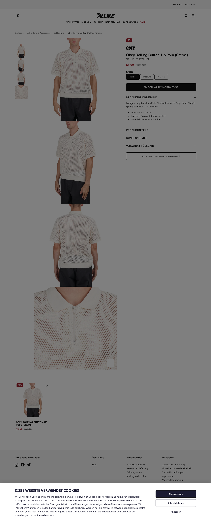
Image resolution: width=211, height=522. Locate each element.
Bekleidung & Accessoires (38, 32)
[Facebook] (23, 465)
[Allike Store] (105, 16)
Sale (142, 22)
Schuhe (98, 22)
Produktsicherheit (136, 464)
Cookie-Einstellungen (173, 472)
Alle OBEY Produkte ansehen (160, 156)
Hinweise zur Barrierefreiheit (177, 468)
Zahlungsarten (134, 472)
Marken (86, 22)
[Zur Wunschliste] (46, 385)
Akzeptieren (176, 493)
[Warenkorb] (193, 15)
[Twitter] (29, 465)
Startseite (19, 32)
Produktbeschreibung (142, 97)
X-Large (161, 76)
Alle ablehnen (176, 503)
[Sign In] (18, 15)
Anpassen (176, 511)
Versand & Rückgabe (140, 146)
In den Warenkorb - (161, 87)
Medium (147, 76)
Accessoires (130, 22)
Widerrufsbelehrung (172, 479)
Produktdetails (137, 130)
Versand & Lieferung (137, 468)
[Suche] (186, 15)
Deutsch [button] (188, 4)
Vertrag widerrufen (137, 476)
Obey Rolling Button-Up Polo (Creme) (31, 423)
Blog (94, 464)
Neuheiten (72, 22)
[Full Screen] (110, 363)
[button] (21, 51)
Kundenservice (136, 138)
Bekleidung (112, 22)
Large (132, 76)
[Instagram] (16, 465)
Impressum (167, 476)
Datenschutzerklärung (173, 464)
